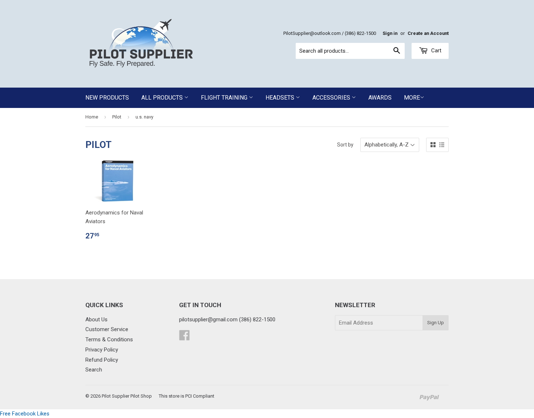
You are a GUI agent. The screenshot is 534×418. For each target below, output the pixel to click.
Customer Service (106, 329)
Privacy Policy (101, 349)
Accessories (332, 97)
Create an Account (428, 33)
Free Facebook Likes (24, 413)
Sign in (390, 33)
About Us (96, 319)
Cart (435, 50)
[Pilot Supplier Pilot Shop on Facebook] (184, 337)
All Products (162, 97)
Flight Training (225, 97)
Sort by (345, 145)
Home (91, 117)
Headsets (281, 97)
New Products (107, 97)
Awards (380, 97)
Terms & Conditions (109, 339)
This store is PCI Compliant (186, 396)
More (412, 97)
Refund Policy (101, 360)
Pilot (116, 117)
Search (93, 369)
